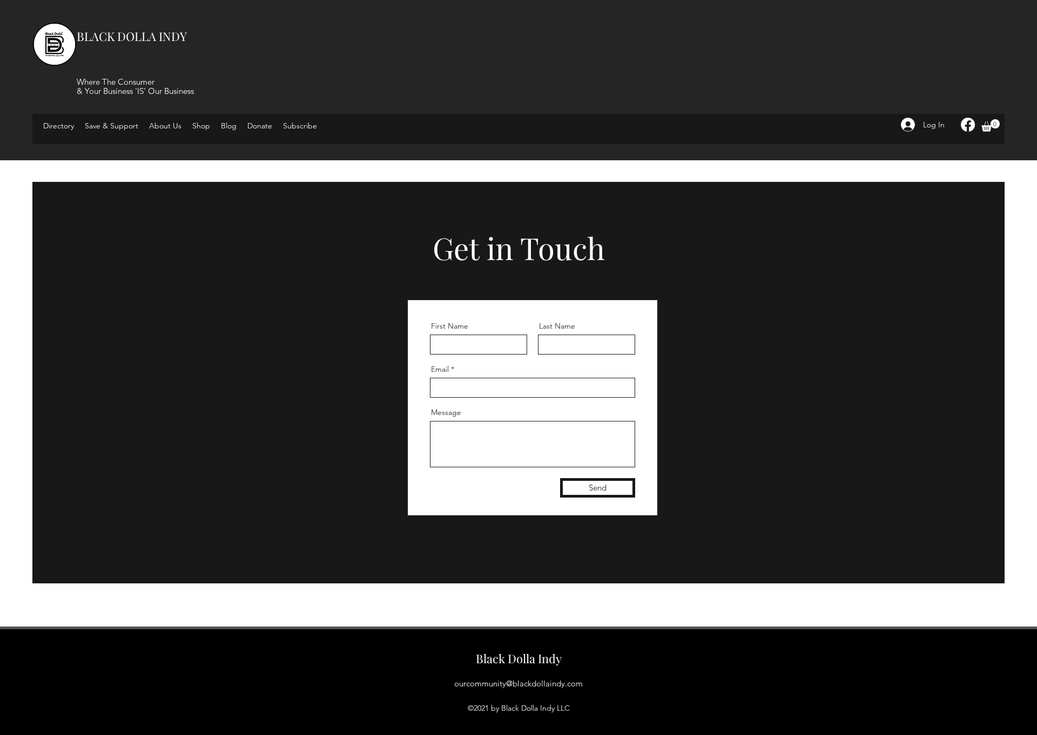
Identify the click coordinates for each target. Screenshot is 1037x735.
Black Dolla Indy (519, 658)
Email (440, 369)
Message (446, 412)
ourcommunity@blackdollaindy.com (518, 683)
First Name (449, 326)
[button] (300, 126)
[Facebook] (968, 125)
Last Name (557, 326)
